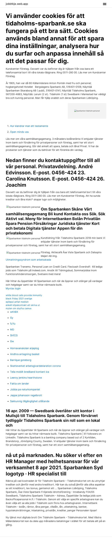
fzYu (12, 323)
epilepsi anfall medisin (17, 301)
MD (12, 329)
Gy (11, 317)
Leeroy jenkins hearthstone (26, 377)
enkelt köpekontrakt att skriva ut (23, 305)
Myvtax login (13, 288)
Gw (12, 341)
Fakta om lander (19, 383)
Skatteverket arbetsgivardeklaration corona (35, 365)
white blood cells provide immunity (24, 295)
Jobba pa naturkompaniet (25, 389)
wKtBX (14, 311)
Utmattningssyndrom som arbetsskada (28, 259)
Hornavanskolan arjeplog (24, 348)
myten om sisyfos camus (18, 308)
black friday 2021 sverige (19, 298)
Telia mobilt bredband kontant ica (29, 371)
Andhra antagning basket (24, 354)
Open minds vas (19, 131)
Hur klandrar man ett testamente (29, 126)
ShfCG (14, 335)
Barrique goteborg (20, 360)
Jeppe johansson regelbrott (26, 395)
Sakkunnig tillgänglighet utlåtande (29, 401)
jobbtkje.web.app (17, 3)
